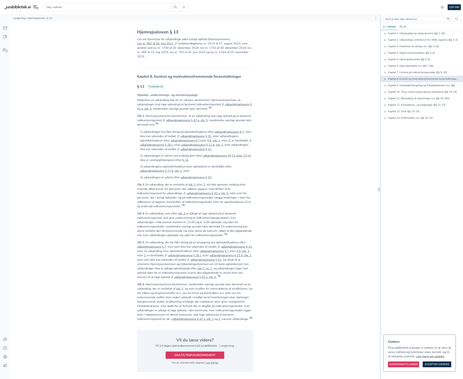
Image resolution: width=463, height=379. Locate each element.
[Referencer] (210, 109)
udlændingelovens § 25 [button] (195, 177)
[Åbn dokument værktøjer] (375, 18)
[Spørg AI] (175, 7)
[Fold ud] (384, 33)
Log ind (454, 7)
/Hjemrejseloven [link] (35, 18)
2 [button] (229, 141)
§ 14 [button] (185, 160)
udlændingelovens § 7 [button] (229, 132)
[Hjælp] (5, 348)
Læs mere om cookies (430, 356)
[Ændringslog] (5, 365)
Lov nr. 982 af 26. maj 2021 (155, 44)
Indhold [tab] (391, 26)
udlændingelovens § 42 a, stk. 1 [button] (193, 319)
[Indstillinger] (442, 7)
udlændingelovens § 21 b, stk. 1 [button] (202, 145)
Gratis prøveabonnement (195, 355)
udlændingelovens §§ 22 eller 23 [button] (225, 156)
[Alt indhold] (5, 28)
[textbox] (195, 76)
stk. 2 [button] (182, 214)
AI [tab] (405, 26)
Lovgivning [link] (19, 18)
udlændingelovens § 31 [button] (195, 136)
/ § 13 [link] (49, 18)
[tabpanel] (422, 78)
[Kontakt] (5, 339)
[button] (220, 141)
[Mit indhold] (5, 36)
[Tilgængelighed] (5, 357)
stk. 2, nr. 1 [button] (204, 268)
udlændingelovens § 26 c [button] (156, 145)
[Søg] (184, 7)
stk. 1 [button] (192, 185)
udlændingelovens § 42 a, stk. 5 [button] (187, 120)
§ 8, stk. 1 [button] (213, 141)
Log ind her (212, 362)
